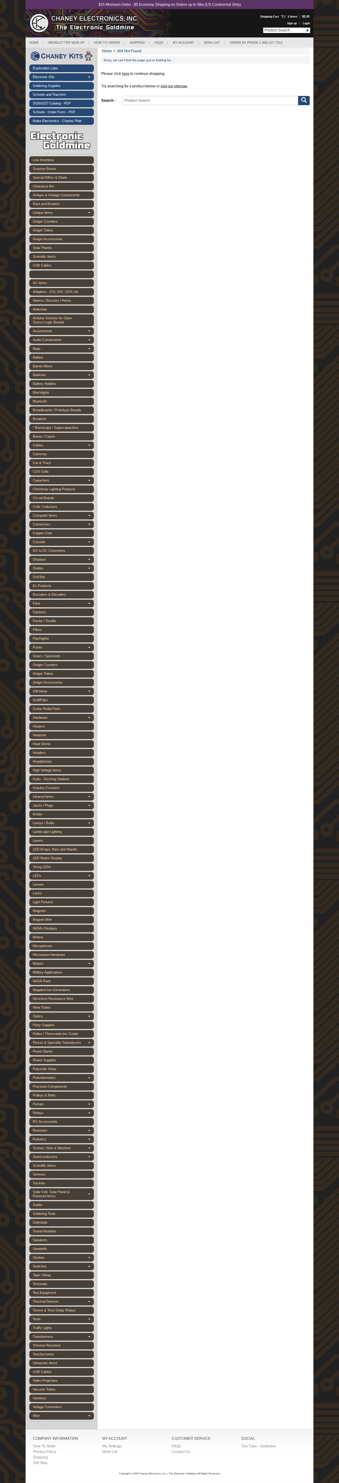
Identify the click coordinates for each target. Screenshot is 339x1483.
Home (34, 42)
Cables (63, 446)
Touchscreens (43, 1354)
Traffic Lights (42, 1328)
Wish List (212, 42)
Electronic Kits (63, 78)
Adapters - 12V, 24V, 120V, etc (56, 292)
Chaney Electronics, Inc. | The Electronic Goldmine (167, 1473)
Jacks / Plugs (63, 806)
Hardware (63, 718)
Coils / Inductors (45, 507)
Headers (39, 753)
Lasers (38, 840)
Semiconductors (63, 1158)
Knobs (37, 814)
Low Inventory (43, 160)
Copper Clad (42, 533)
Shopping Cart (269, 16)
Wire (63, 1417)
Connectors (63, 525)
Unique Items (63, 214)
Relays (63, 1114)
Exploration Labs (45, 68)
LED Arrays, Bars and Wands (55, 849)
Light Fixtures (43, 902)
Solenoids (40, 1222)
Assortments (63, 332)
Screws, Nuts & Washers (63, 1149)
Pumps (63, 1105)
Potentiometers (63, 1079)
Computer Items (63, 516)
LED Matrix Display (47, 858)
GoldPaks (40, 700)
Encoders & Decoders (49, 594)
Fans (63, 604)
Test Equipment (44, 1293)
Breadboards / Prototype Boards (57, 410)
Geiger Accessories (47, 239)
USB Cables (42, 265)
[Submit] (307, 30)
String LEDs (42, 867)
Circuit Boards (43, 498)
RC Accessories (45, 1122)
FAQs (159, 42)
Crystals (63, 543)
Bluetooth (40, 401)
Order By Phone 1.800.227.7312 (256, 42)
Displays (63, 560)
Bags (63, 350)
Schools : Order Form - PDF (54, 112)
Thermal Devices (63, 1302)
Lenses (38, 884)
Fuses (63, 648)
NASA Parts (42, 981)
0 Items (292, 16)
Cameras (40, 454)
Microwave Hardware (49, 955)
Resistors (63, 1131)
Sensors (39, 1174)
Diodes (63, 569)
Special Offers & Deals (50, 177)
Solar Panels (42, 248)
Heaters (39, 726)
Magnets (39, 911)
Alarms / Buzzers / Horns (52, 300)
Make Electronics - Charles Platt (57, 121)
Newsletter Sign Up (66, 42)
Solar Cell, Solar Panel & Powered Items (63, 1194)
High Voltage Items (47, 770)
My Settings (112, 1446)
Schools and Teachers (49, 94)
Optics (63, 1017)
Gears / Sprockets (46, 656)
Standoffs (40, 1249)
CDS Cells (41, 471)
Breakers (40, 419)
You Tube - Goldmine (258, 1446)
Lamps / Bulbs (63, 824)
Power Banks (43, 1051)
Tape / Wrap (42, 1275)
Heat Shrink (42, 744)
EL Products (42, 586)
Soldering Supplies (47, 86)
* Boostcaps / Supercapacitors (56, 428)
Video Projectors (45, 1380)
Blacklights (41, 392)
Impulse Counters (46, 788)
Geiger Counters (45, 221)
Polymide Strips (44, 1069)
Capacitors (63, 481)
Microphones (42, 946)
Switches (63, 1267)
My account (183, 42)
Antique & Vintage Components (56, 195)
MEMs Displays (45, 928)
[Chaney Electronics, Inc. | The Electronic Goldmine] (105, 23)
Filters (37, 630)
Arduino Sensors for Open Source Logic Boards (52, 320)
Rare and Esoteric (46, 204)
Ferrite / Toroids (44, 621)
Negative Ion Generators (51, 990)
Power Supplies (44, 1060)
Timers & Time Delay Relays (54, 1310)
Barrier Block (42, 366)
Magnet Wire (42, 919)
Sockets (39, 1183)
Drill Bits (39, 577)
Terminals (40, 1284)
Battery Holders (44, 384)
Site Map (40, 1463)
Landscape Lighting (47, 832)
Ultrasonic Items (45, 1363)
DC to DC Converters (49, 551)
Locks (37, 893)
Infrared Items (63, 798)
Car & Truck (42, 463)
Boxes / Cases (44, 436)
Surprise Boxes (44, 169)
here (125, 74)
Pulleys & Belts (44, 1095)
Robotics (63, 1140)
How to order (107, 42)
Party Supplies (44, 1025)
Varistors (39, 1398)
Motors (63, 964)
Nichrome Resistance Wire (53, 999)
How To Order (44, 1446)
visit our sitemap (174, 86)
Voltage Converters (47, 1407)
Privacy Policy (44, 1452)
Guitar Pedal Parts (46, 709)
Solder (37, 1205)
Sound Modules (44, 1231)
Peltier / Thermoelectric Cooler (55, 1034)
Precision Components (50, 1086)
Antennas (40, 309)
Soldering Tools (44, 1214)
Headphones (42, 761)
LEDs (63, 877)
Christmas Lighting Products (54, 489)
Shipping (137, 42)
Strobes (63, 1259)
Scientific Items (44, 256)
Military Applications (47, 972)
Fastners (39, 612)
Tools (63, 1320)
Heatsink (39, 735)
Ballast (38, 357)
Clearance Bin (43, 186)
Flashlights (41, 638)
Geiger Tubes (43, 230)
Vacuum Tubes (44, 1389)
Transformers (63, 1338)
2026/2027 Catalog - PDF (52, 103)
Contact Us (181, 1452)
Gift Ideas (63, 692)
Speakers (40, 1240)
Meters (38, 937)
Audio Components (63, 341)
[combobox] (284, 30)
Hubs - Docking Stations (51, 779)
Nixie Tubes (42, 1007)
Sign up (292, 23)
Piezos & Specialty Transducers (63, 1044)
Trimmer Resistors (47, 1345)
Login (306, 23)
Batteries (63, 376)
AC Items (40, 283)
